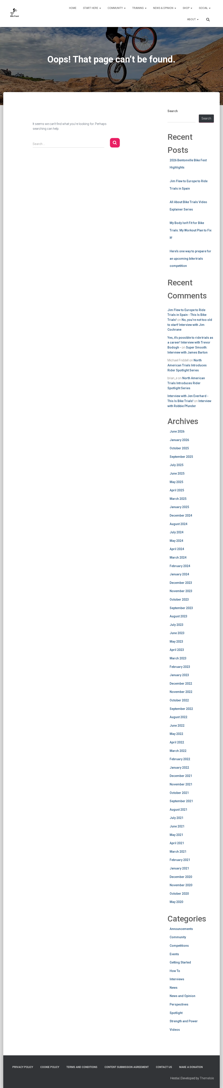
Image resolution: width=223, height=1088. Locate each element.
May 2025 (176, 482)
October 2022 (179, 700)
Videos (175, 1029)
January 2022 (179, 767)
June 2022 (177, 725)
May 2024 (176, 540)
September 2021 (181, 801)
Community (115, 8)
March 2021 (178, 851)
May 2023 (176, 641)
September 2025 (181, 456)
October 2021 (179, 793)
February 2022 (180, 759)
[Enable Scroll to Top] (214, 1079)
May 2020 (176, 902)
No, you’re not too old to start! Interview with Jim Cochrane (189, 324)
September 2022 (181, 709)
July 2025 (176, 465)
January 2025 (179, 507)
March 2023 (178, 658)
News (173, 987)
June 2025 (177, 473)
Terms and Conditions (81, 1067)
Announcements (181, 929)
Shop (186, 8)
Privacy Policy (22, 1067)
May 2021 (176, 835)
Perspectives (179, 1004)
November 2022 (181, 692)
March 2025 (178, 498)
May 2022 (176, 734)
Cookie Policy (49, 1067)
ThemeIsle (207, 1078)
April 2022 (177, 742)
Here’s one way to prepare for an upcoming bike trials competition (190, 258)
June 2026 (177, 431)
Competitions (179, 945)
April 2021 (177, 843)
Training (138, 8)
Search (172, 111)
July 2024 (176, 532)
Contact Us (164, 1067)
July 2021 (176, 818)
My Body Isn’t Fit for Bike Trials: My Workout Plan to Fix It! (190, 230)
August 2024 (178, 524)
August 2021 (178, 809)
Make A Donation (191, 1067)
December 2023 (181, 582)
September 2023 (181, 608)
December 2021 (181, 776)
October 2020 (179, 893)
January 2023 (179, 675)
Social (203, 8)
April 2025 (177, 490)
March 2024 (178, 557)
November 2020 (181, 885)
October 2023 (179, 599)
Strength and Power (184, 1021)
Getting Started (180, 962)
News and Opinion (182, 996)
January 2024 (179, 574)
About (191, 19)
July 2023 (176, 625)
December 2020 (181, 877)
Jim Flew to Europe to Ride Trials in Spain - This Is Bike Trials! (186, 315)
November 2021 (181, 784)
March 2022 (178, 751)
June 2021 (177, 826)
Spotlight (176, 1013)
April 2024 (177, 549)
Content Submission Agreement (127, 1067)
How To (175, 971)
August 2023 (178, 616)
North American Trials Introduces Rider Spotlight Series (187, 365)
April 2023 (177, 650)
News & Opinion (163, 8)
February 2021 (180, 860)
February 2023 (180, 667)
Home (72, 8)
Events (174, 954)
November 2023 (181, 591)
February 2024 (180, 566)
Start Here (91, 8)
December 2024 (181, 515)
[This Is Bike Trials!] (14, 13)
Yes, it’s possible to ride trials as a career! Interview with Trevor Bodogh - (190, 342)
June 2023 (177, 633)
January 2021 (179, 868)
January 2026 (179, 440)
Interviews (177, 979)
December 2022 (181, 683)
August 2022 (178, 717)
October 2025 (179, 448)
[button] (100, 8)
